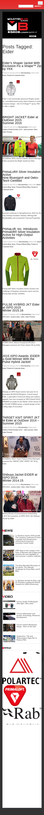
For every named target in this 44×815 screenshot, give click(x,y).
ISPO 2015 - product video (11, 317)
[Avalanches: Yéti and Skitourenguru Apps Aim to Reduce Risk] (9, 639)
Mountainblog (25, 73)
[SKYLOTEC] (22, 760)
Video (35, 129)
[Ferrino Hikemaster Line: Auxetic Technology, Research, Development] (9, 616)
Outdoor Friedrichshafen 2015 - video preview (17, 129)
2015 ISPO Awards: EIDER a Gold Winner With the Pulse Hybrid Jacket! (21, 359)
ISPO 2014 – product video (11, 487)
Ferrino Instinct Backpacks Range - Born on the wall (26, 626)
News (4, 75)
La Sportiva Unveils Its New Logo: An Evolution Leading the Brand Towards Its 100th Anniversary (28, 582)
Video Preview (7, 132)
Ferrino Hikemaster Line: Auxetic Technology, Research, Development (28, 615)
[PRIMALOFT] (22, 693)
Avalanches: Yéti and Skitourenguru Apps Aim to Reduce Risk (26, 638)
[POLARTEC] (22, 668)
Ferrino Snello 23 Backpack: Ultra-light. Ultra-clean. (27, 602)
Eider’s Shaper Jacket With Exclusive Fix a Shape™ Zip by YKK (21, 66)
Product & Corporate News (16, 75)
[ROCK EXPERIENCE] (22, 737)
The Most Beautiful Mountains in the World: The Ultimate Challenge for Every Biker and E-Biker (28, 568)
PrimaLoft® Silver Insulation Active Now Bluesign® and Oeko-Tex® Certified (21, 176)
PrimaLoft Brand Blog (23, 187)
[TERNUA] (22, 793)
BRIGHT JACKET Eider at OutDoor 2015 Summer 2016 (20, 120)
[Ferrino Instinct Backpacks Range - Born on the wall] (9, 627)
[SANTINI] (22, 750)
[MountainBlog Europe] (17, 25)
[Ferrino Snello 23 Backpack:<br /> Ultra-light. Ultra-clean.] (9, 605)
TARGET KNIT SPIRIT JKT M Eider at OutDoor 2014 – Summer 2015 (20, 420)
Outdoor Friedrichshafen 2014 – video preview (17, 430)
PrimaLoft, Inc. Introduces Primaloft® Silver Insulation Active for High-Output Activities (21, 233)
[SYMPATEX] (22, 776)
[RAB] (22, 716)
